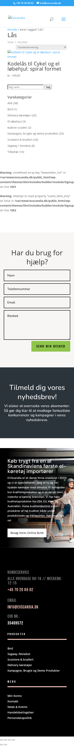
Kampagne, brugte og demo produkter (32, 133)
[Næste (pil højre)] (5, 744)
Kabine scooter (17, 127)
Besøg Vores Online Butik (27, 533)
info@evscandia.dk (23, 607)
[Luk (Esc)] (13, 739)
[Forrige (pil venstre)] (1, 744)
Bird (10, 109)
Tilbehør (13, 152)
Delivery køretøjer (19, 115)
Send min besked (50, 346)
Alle (9, 103)
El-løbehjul (14, 121)
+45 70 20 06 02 (25, 3)
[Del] (9, 739)
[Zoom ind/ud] (1, 739)
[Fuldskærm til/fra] (5, 739)
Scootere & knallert (20, 139)
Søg (48, 87)
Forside (12, 29)
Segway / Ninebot (19, 146)
